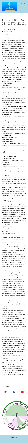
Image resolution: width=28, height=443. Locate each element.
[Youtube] (22, 392)
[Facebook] (14, 392)
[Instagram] (6, 392)
